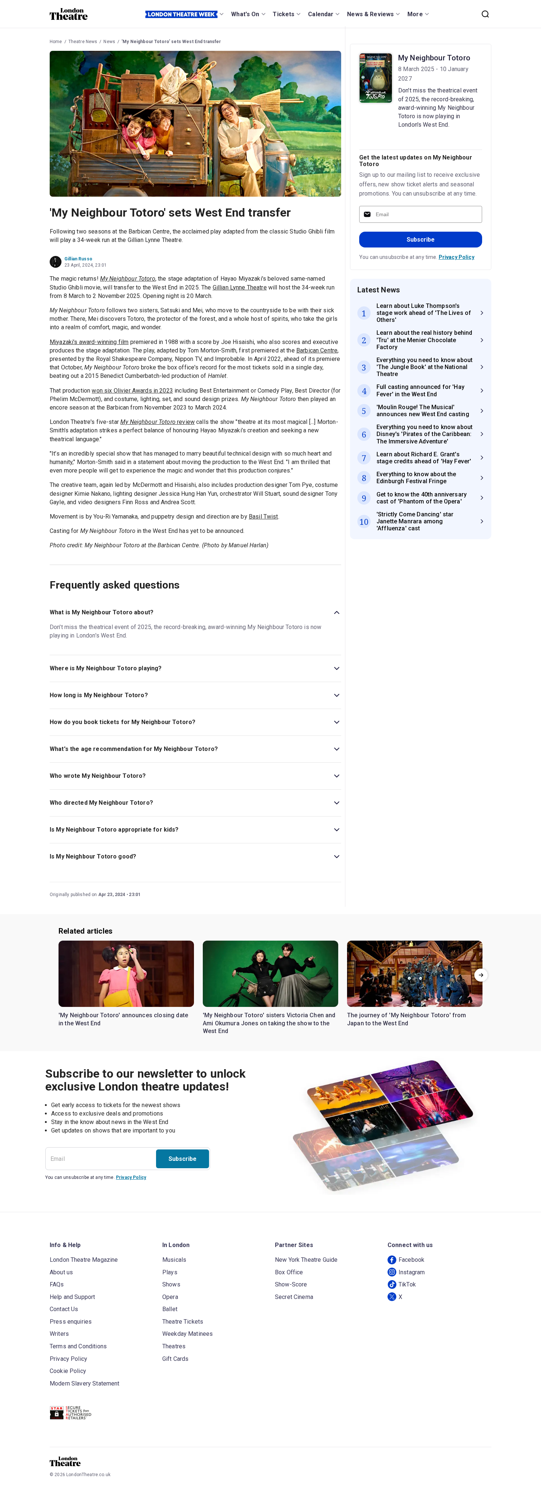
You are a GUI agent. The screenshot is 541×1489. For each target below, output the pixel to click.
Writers (59, 1333)
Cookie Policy (68, 1370)
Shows (171, 1284)
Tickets (283, 14)
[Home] (69, 14)
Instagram (412, 1272)
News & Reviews (370, 14)
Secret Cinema (294, 1296)
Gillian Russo (78, 258)
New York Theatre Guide (306, 1259)
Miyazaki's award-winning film (89, 341)
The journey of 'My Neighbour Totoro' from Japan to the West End (406, 1019)
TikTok (407, 1284)
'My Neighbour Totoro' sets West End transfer (171, 41)
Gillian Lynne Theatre (240, 287)
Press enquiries (71, 1321)
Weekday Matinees (187, 1333)
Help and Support (72, 1296)
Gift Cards (175, 1358)
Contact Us (64, 1309)
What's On (245, 14)
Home (56, 41)
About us (61, 1272)
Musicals (174, 1259)
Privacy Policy (456, 257)
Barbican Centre (316, 350)
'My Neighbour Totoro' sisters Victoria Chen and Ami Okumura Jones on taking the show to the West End (269, 1023)
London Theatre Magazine (84, 1259)
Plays (169, 1272)
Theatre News (83, 41)
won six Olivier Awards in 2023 (132, 390)
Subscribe (421, 239)
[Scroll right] (481, 975)
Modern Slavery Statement (85, 1383)
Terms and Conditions (78, 1346)
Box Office (289, 1272)
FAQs (57, 1284)
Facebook (411, 1259)
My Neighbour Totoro (434, 57)
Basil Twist (263, 516)
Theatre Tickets (182, 1321)
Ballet (169, 1309)
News (109, 41)
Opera (170, 1296)
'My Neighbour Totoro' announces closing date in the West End (123, 1019)
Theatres (173, 1346)
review (157, 421)
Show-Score (291, 1284)
